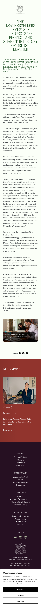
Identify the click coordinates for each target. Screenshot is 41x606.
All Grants (21, 496)
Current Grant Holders (20, 502)
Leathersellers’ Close (20, 516)
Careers (20, 460)
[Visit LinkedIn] (15, 537)
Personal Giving (20, 505)
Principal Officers (20, 457)
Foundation (20, 493)
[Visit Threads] (25, 537)
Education (20, 524)
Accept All (20, 589)
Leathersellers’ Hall (20, 477)
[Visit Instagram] (20, 537)
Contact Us (20, 463)
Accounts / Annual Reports (20, 499)
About (20, 453)
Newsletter (20, 465)
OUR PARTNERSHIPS (20, 512)
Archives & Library (20, 482)
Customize (20, 595)
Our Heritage (20, 473)
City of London (20, 522)
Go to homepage (20, 9)
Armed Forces (20, 519)
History (20, 479)
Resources (20, 485)
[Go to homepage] (20, 548)
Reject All (20, 601)
